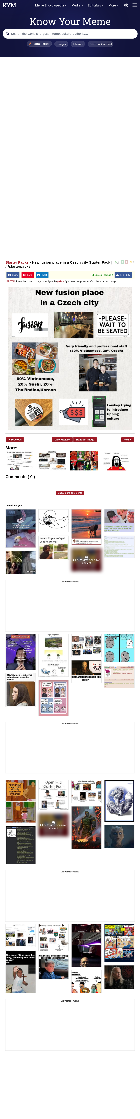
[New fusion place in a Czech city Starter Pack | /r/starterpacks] (70, 358)
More (112, 5)
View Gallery (62, 439)
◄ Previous (15, 439)
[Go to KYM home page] (9, 6)
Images (61, 44)
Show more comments (70, 492)
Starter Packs (17, 262)
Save (29, 275)
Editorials (94, 5)
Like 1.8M (124, 275)
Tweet (43, 275)
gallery (60, 281)
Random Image (85, 439)
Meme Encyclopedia (49, 5)
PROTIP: (11, 281)
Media (76, 5)
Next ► (127, 439)
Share (14, 275)
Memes (78, 44)
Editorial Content (101, 44)
